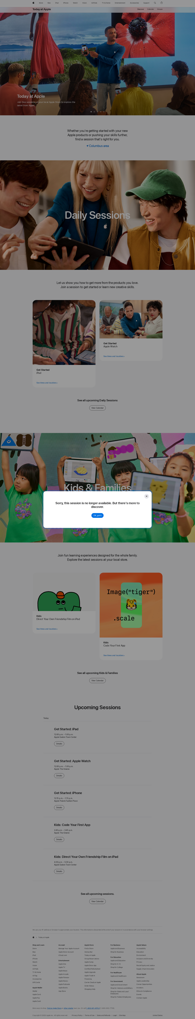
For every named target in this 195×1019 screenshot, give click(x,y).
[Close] (147, 496)
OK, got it (97, 515)
